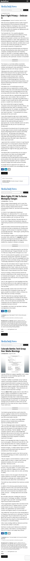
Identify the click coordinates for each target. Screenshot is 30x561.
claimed (19, 237)
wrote (18, 430)
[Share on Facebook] (2, 169)
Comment (4, 173)
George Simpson (6, 20)
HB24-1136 (9, 392)
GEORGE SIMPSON (6, 181)
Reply (2, 331)
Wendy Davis (5, 201)
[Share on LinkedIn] (5, 169)
